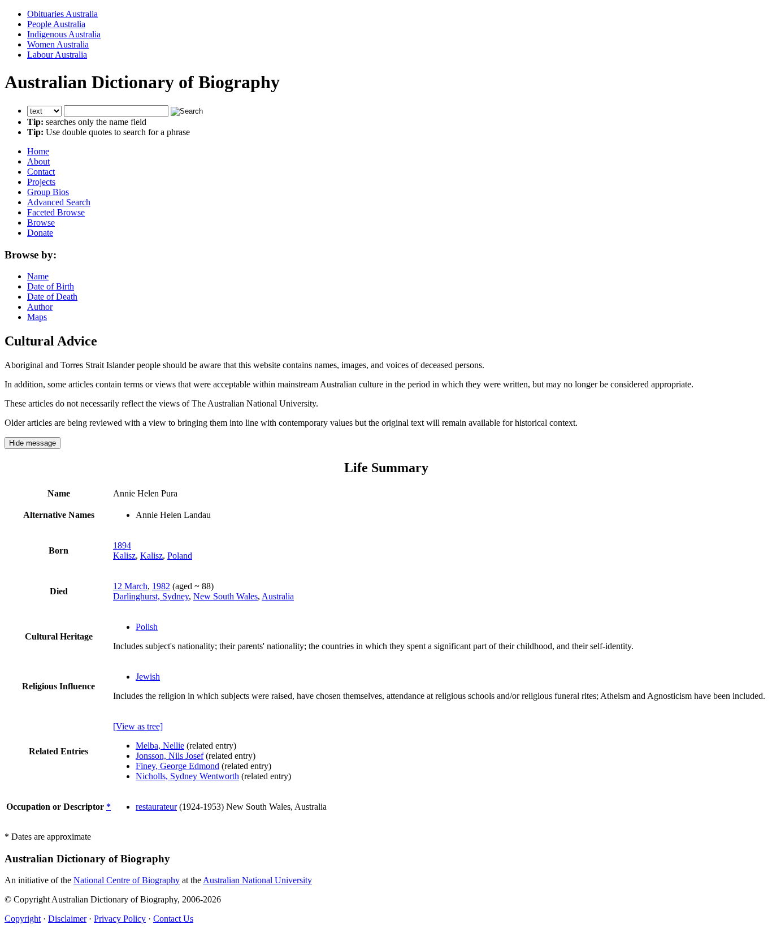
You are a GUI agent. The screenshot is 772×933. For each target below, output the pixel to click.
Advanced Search (58, 202)
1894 (122, 545)
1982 (161, 586)
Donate (40, 232)
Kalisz (124, 555)
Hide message (32, 443)
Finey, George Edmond (177, 766)
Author (40, 307)
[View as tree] (138, 726)
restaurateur (156, 806)
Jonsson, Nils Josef (169, 756)
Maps (37, 317)
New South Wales (225, 596)
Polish (147, 627)
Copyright (23, 918)
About (38, 161)
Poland (179, 555)
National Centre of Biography (126, 880)
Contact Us (173, 918)
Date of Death (52, 296)
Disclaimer (67, 918)
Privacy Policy (120, 918)
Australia (278, 596)
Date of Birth (50, 286)
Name (38, 276)
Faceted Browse (56, 212)
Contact (41, 171)
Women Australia (58, 44)
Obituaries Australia (62, 14)
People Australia (56, 24)
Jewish (148, 676)
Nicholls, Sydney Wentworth (187, 776)
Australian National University (257, 880)
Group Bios (48, 192)
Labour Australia (57, 54)
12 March (130, 586)
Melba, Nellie (160, 745)
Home (38, 151)
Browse (41, 222)
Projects (41, 182)
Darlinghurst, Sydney (151, 596)
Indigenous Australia (64, 34)
